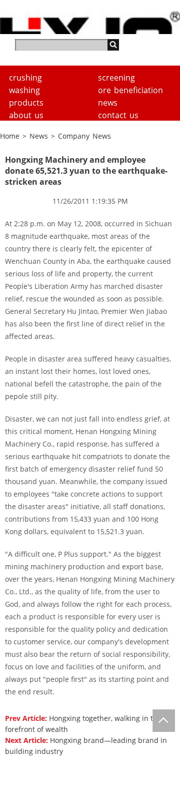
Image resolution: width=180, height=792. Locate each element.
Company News (84, 136)
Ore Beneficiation (130, 90)
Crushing (25, 77)
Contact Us (118, 115)
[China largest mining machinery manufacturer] (90, 23)
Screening (116, 77)
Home (10, 136)
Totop (163, 720)
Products (26, 102)
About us (26, 115)
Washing (24, 90)
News (108, 102)
